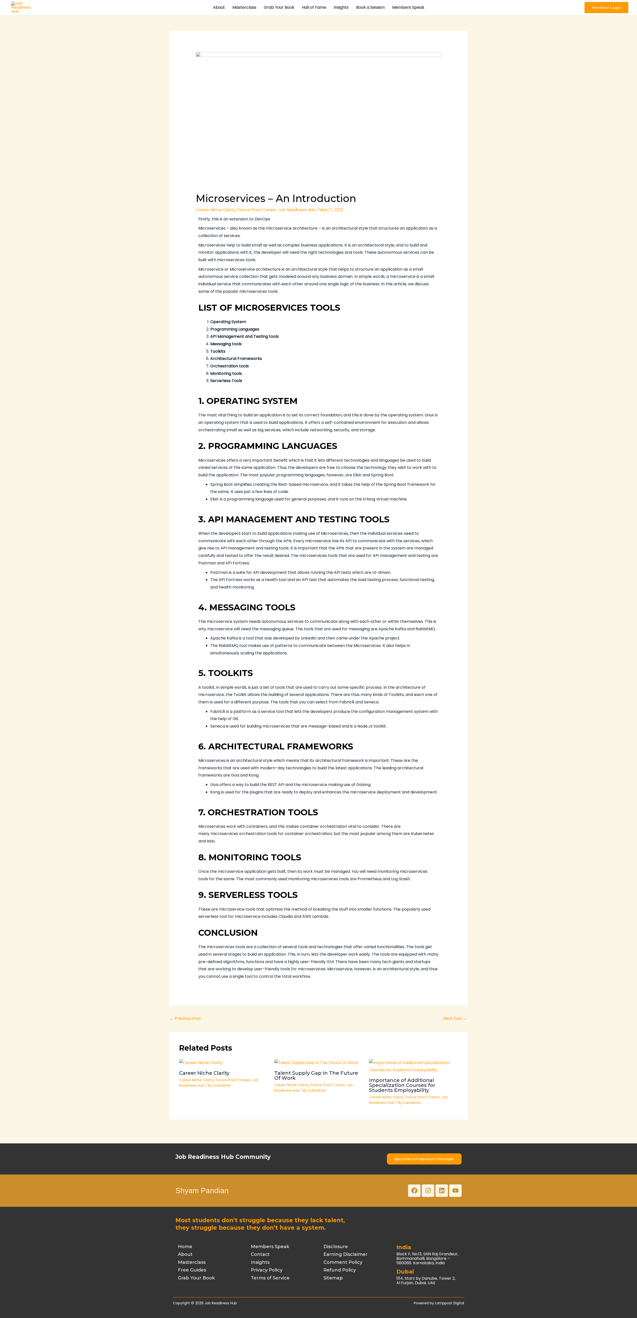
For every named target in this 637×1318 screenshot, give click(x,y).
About (219, 7)
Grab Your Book (279, 7)
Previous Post (185, 1018)
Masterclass (244, 7)
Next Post (455, 1018)
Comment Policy (342, 1262)
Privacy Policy (266, 1270)
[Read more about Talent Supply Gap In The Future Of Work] (316, 1063)
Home (185, 1246)
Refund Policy (339, 1270)
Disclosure (335, 1246)
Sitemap (333, 1278)
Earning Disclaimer (345, 1254)
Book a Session (370, 7)
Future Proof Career (257, 210)
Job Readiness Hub (296, 210)
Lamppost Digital (449, 1303)
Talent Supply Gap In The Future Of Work (316, 1075)
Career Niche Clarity (216, 210)
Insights (341, 7)
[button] (606, 7)
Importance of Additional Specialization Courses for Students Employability (402, 1085)
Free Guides (192, 1270)
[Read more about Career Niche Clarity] (201, 1063)
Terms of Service (270, 1278)
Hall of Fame (314, 7)
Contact (260, 1254)
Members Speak (408, 7)
